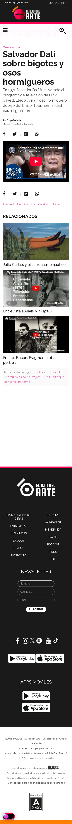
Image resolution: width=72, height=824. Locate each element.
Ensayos (18, 540)
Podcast (53, 544)
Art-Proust (53, 522)
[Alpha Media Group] (36, 802)
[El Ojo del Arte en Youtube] (48, 642)
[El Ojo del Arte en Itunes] (50, 658)
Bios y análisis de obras (18, 516)
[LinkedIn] (26, 134)
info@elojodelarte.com (42, 748)
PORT (64, 3)
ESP (51, 3)
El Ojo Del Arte (14, 120)
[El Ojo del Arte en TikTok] (56, 640)
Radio (53, 537)
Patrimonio (18, 555)
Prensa (53, 551)
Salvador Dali (13, 204)
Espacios (53, 514)
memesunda (33, 204)
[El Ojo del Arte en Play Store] (22, 658)
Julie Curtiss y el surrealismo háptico (34, 264)
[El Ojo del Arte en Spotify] (39, 642)
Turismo (18, 548)
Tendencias (19, 533)
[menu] (5, 30)
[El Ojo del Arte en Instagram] (25, 642)
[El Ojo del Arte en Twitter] (32, 640)
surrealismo (52, 204)
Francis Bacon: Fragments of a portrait (29, 360)
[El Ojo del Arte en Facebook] (17, 642)
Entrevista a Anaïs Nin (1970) (27, 311)
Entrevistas (18, 525)
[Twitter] (15, 134)
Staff (53, 559)
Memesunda (11, 47)
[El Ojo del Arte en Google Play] (36, 696)
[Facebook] (4, 134)
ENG (57, 3)
